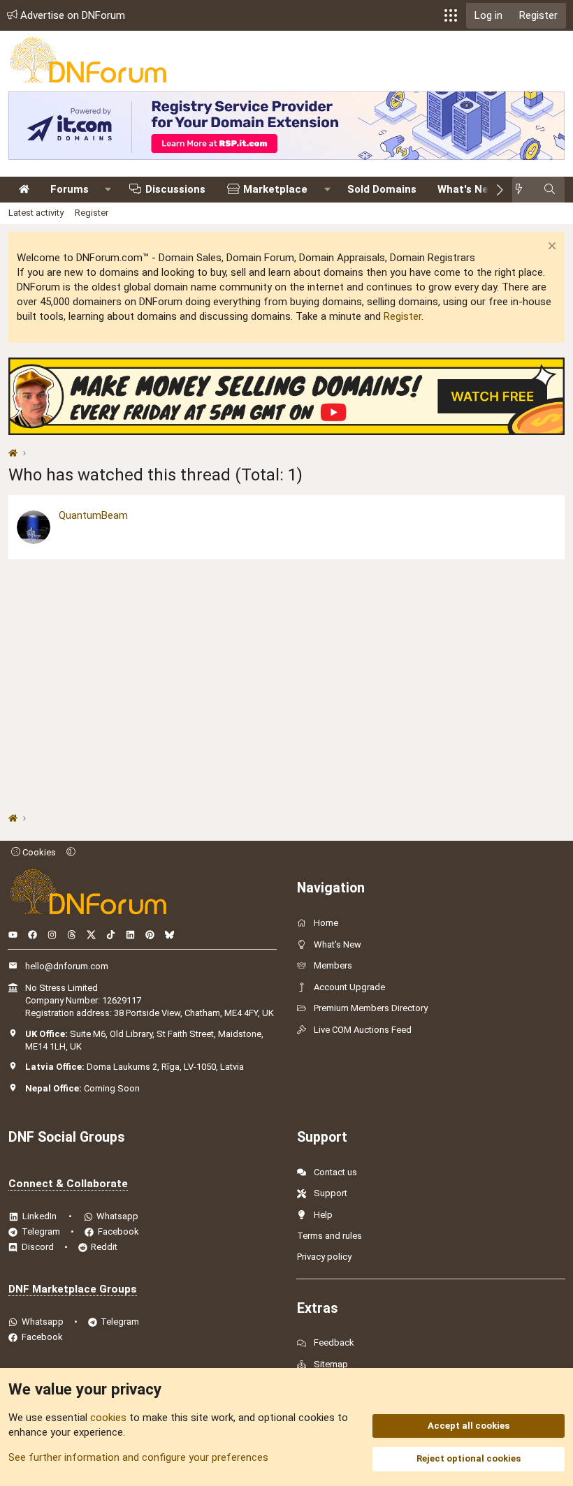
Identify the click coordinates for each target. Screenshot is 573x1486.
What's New (466, 189)
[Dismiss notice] (550, 247)
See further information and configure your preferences (138, 1457)
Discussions (175, 189)
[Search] (550, 190)
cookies (108, 1417)
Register (91, 212)
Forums (69, 189)
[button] (450, 15)
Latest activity (36, 212)
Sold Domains (381, 189)
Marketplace (275, 189)
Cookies (38, 852)
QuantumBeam (93, 515)
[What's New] (523, 190)
